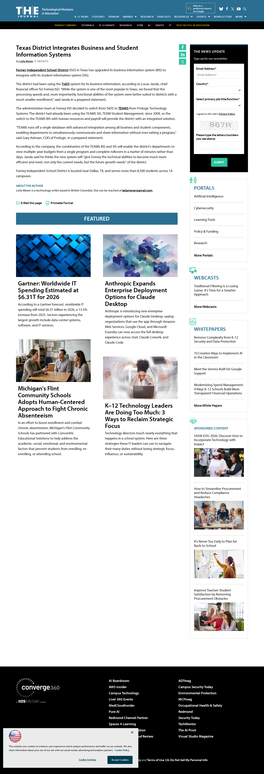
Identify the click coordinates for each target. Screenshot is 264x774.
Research (147, 16)
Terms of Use (155, 760)
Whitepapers (210, 328)
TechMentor (187, 724)
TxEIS (66, 84)
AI (149, 25)
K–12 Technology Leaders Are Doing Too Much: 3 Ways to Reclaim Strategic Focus (139, 415)
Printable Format (62, 203)
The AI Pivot (187, 730)
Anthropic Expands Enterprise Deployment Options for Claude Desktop (136, 293)
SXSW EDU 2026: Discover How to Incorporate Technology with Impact (218, 440)
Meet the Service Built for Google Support (218, 371)
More (239, 16)
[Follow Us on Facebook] (227, 8)
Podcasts (164, 16)
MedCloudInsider (122, 705)
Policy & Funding (206, 231)
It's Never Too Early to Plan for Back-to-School (215, 543)
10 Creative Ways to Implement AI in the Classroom (218, 355)
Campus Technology (124, 693)
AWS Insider (118, 687)
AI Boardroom (119, 680)
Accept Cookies (120, 759)
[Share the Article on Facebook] (182, 47)
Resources (181, 16)
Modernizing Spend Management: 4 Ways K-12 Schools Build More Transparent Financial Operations (219, 389)
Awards (128, 16)
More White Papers (208, 405)
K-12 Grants (107, 25)
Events (202, 16)
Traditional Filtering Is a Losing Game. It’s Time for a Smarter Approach (216, 290)
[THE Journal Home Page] (44, 11)
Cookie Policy (122, 750)
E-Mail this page (31, 203)
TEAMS (123, 108)
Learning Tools (204, 219)
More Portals (203, 255)
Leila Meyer (26, 61)
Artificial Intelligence (208, 196)
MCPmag (185, 699)
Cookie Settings (87, 759)
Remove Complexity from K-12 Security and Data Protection (216, 339)
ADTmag (184, 680)
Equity (160, 25)
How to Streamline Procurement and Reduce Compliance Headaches (217, 493)
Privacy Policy (227, 114)
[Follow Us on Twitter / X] (232, 8)
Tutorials (87, 25)
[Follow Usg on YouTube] (239, 9)
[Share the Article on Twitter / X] (182, 61)
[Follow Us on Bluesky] (221, 9)
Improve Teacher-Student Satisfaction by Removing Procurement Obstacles (212, 594)
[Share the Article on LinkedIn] (182, 54)
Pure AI (114, 711)
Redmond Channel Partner (128, 718)
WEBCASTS (206, 277)
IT (170, 25)
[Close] (132, 732)
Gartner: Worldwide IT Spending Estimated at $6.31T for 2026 (48, 290)
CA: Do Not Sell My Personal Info (186, 760)
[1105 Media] (39, 722)
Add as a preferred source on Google (202, 8)
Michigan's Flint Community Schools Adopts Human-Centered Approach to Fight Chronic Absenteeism (53, 401)
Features (98, 16)
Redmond (185, 711)
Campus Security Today (195, 687)
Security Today (189, 718)
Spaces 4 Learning (122, 724)
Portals (204, 187)
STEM (140, 25)
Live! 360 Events (121, 699)
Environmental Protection (197, 693)
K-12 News (82, 16)
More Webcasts (205, 306)
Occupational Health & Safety (200, 705)
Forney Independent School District (42, 70)
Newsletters (223, 16)
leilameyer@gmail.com (137, 190)
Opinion (113, 16)
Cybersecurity (204, 208)
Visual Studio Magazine (195, 736)
